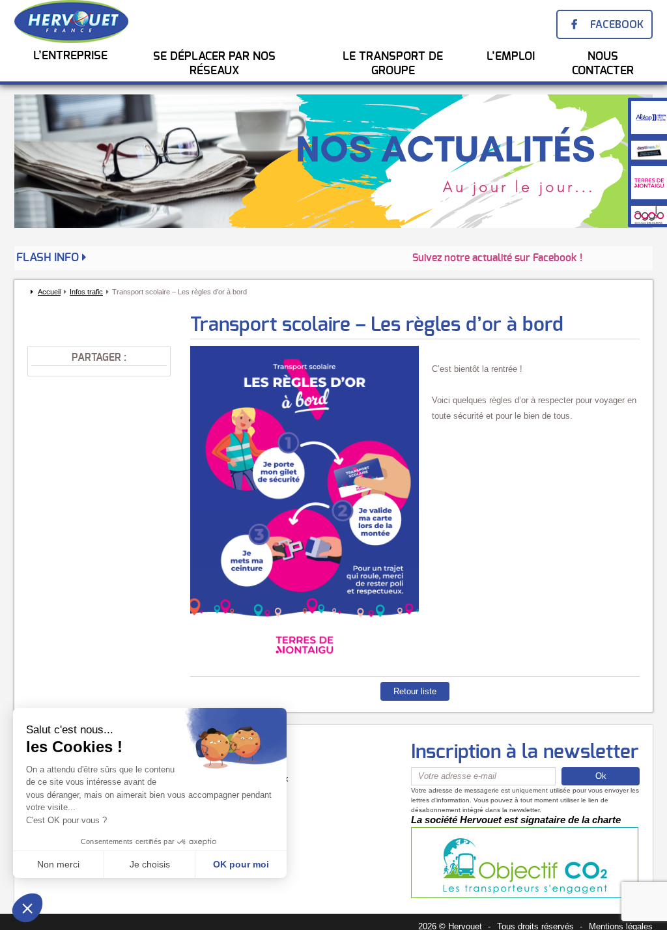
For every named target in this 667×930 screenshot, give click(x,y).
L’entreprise (70, 56)
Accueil (49, 292)
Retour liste (414, 691)
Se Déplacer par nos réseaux (214, 64)
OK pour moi (241, 864)
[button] (27, 907)
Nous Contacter (603, 64)
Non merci (58, 864)
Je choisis (150, 864)
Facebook (617, 24)
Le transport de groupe (393, 64)
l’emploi (511, 57)
